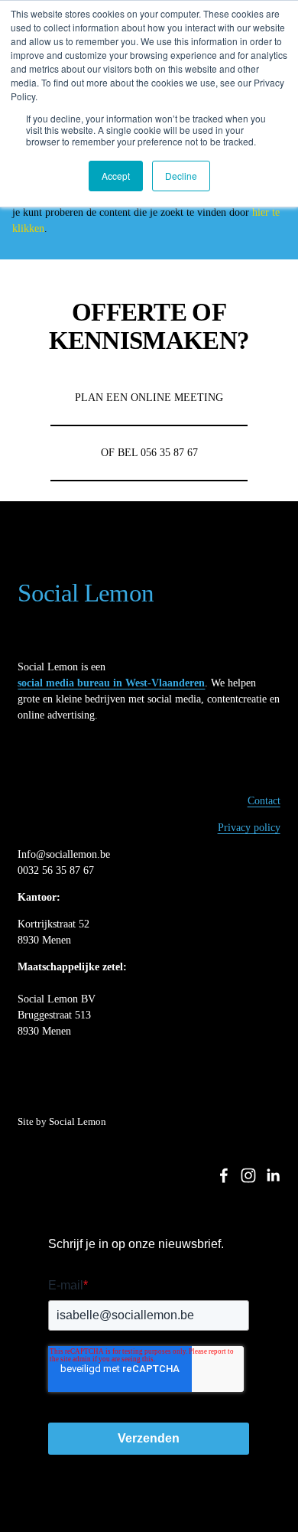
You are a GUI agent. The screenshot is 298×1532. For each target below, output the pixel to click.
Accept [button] (116, 175)
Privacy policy (249, 827)
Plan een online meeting (149, 397)
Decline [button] (181, 175)
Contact (264, 801)
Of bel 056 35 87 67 (149, 452)
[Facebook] (224, 1175)
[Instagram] (248, 1175)
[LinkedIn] (272, 1175)
